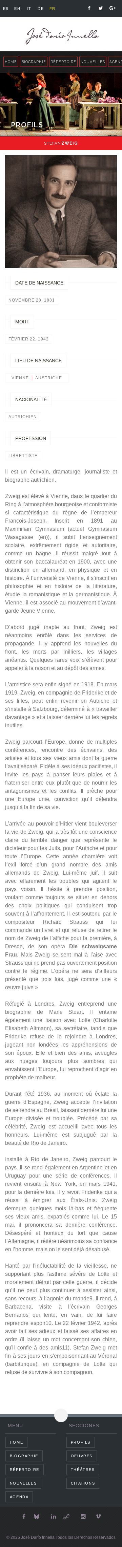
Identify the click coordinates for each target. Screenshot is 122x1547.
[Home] (61, 36)
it (29, 8)
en (17, 8)
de (41, 8)
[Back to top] (61, 1415)
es (6, 8)
